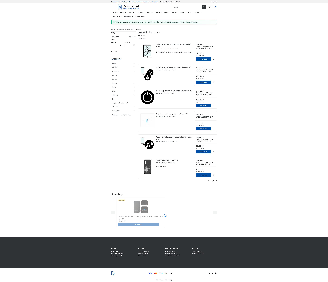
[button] (204, 7)
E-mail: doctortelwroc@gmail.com (140, 1)
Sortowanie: (141, 35)
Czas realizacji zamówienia (172, 255)
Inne (128, 29)
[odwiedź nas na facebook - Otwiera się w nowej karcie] (209, 273)
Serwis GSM (121, 29)
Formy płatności (170, 251)
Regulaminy (114, 251)
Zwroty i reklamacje (116, 255)
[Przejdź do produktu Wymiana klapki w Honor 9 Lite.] (147, 167)
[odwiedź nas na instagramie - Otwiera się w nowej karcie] (212, 273)
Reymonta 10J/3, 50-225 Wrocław (120, 1)
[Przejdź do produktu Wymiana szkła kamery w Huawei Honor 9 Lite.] (147, 120)
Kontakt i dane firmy (198, 253)
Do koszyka (203, 59)
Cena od (113, 42)
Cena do (127, 42)
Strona (209, 180)
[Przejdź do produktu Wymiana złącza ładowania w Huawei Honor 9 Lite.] (147, 74)
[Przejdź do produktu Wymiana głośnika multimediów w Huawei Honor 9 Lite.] (147, 143)
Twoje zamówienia (143, 251)
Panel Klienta (141, 255)
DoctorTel (114, 29)
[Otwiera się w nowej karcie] (216, 273)
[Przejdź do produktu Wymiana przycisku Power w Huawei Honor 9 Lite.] (147, 97)
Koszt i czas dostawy (171, 253)
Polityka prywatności (117, 253)
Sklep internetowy (163, 280)
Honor (132, 29)
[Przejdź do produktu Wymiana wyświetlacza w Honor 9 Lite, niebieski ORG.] (147, 51)
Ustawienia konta (143, 253)
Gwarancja (114, 257)
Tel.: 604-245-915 (154, 1)
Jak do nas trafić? (197, 251)
